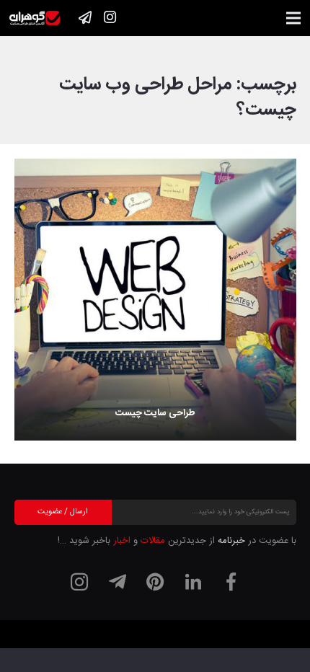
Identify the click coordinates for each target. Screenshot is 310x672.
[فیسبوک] (230, 582)
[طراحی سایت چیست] (155, 300)
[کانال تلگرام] (85, 17)
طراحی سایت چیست (155, 413)
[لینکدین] (193, 582)
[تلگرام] (117, 582)
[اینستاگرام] (109, 17)
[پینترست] (155, 582)
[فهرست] (294, 18)
